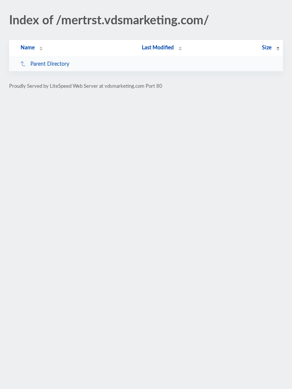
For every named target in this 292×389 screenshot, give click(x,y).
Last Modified (158, 48)
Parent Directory (49, 64)
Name (28, 48)
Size (266, 48)
